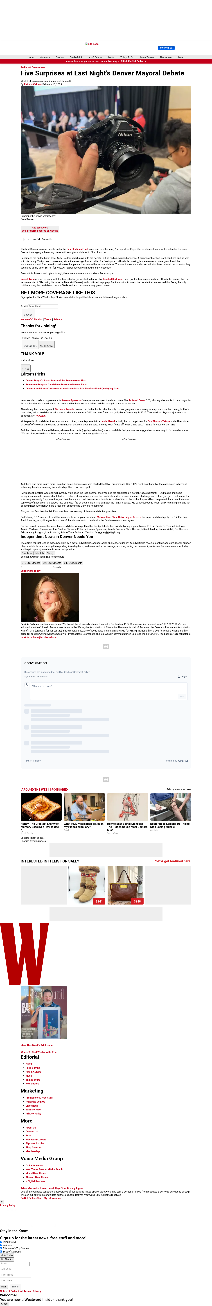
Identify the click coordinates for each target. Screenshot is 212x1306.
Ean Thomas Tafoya (159, 421)
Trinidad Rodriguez (113, 279)
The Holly (40, 415)
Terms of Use (33, 1109)
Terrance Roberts (65, 409)
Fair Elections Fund (78, 249)
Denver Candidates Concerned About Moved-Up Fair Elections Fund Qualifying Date (72, 388)
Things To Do (126, 57)
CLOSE (25, 369)
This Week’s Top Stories (16, 1248)
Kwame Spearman (71, 400)
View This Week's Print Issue (37, 1045)
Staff (28, 1135)
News (31, 57)
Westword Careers (36, 1139)
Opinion (60, 57)
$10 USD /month (31, 562)
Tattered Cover (137, 400)
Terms (48, 319)
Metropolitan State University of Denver (119, 517)
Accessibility (52, 1188)
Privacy (58, 319)
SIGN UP (28, 314)
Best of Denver (147, 57)
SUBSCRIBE (30, 345)
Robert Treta (28, 279)
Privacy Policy (33, 1113)
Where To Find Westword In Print (39, 1052)
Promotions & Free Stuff (39, 1097)
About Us (31, 1127)
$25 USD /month (52, 562)
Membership (33, 1151)
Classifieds (32, 1105)
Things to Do (9, 1241)
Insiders (7, 1245)
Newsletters (166, 57)
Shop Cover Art (34, 1147)
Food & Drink (76, 57)
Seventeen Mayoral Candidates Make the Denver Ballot (56, 384)
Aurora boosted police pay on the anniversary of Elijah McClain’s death (106, 61)
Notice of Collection (31, 319)
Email (24, 306)
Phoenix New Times (37, 1177)
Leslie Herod (108, 421)
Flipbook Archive (35, 1143)
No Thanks (7, 1259)
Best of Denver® (12, 1251)
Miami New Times (36, 1173)
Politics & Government (33, 67)
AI (60, 1188)
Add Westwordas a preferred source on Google (40, 229)
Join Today (7, 1255)
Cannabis (45, 57)
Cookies (40, 1188)
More (180, 57)
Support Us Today (31, 570)
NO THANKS (46, 345)
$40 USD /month (73, 562)
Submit (15, 1286)
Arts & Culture (95, 57)
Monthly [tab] (39, 553)
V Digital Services (35, 1181)
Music (111, 57)
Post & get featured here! (172, 861)
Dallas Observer (34, 1165)
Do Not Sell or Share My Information (41, 1198)
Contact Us (32, 1131)
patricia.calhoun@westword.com (39, 637)
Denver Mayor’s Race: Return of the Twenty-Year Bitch (56, 380)
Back (4, 1286)
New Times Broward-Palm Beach (44, 1169)
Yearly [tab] (50, 553)
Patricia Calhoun (33, 84)
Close (4, 1303)
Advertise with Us (35, 1101)
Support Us (166, 48)
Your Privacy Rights (72, 1188)
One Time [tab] (27, 553)
